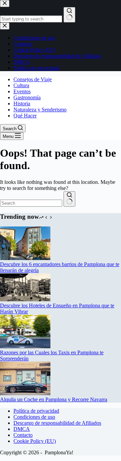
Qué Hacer (25, 115)
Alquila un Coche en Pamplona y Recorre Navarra (53, 399)
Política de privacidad (36, 411)
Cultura (21, 85)
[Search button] (69, 199)
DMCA (21, 429)
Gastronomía (27, 97)
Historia (21, 103)
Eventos (22, 91)
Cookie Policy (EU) (34, 441)
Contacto (23, 435)
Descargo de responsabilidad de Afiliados (57, 423)
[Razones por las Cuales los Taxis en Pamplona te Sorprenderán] (25, 346)
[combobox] (31, 203)
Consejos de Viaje (32, 79)
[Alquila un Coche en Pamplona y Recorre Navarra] (25, 393)
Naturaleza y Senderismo (40, 109)
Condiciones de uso (34, 417)
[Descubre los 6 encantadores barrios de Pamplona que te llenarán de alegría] (25, 258)
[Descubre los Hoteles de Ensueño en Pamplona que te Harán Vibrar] (25, 299)
